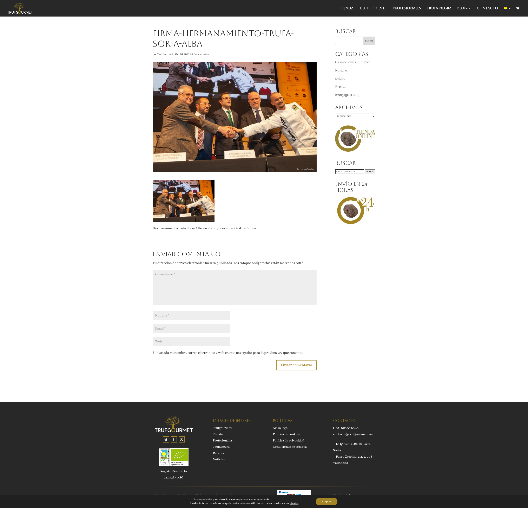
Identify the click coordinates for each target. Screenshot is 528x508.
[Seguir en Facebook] (174, 439)
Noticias (341, 70)
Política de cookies (286, 434)
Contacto (487, 8)
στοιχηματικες (347, 95)
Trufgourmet (222, 428)
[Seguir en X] (182, 439)
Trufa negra (439, 8)
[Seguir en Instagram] (166, 439)
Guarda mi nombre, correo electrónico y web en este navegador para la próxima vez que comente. (230, 353)
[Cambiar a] (508, 12)
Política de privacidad (288, 441)
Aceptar (326, 501)
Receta (340, 87)
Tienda (347, 8)
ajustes (294, 503)
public (340, 78)
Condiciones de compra (290, 447)
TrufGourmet (373, 8)
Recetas (218, 453)
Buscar (370, 171)
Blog (462, 8)
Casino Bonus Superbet (353, 62)
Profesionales (407, 8)
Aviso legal (281, 428)
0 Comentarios (200, 54)
